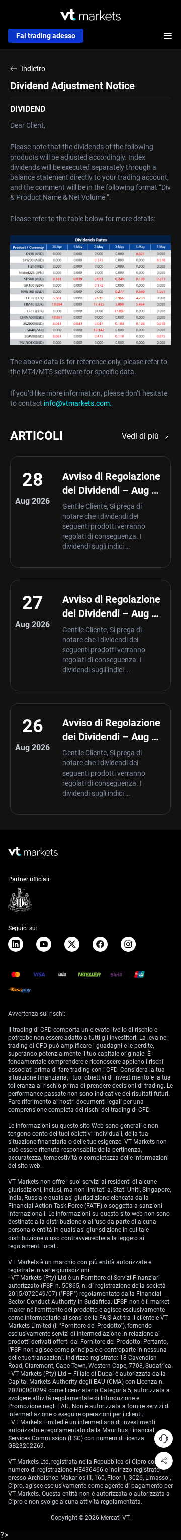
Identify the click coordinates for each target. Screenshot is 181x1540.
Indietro (33, 69)
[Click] (15, 944)
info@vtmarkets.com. (78, 403)
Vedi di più (140, 436)
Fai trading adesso (45, 36)
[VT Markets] (90, 15)
